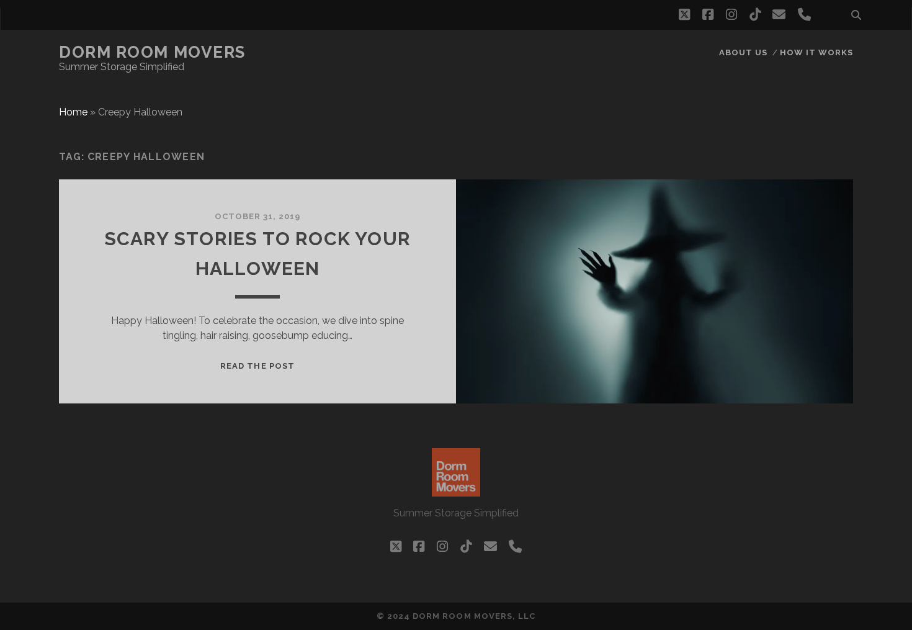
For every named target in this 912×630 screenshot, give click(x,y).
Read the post (257, 366)
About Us (743, 52)
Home (73, 112)
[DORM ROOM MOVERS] (456, 491)
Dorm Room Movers (152, 52)
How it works (817, 52)
